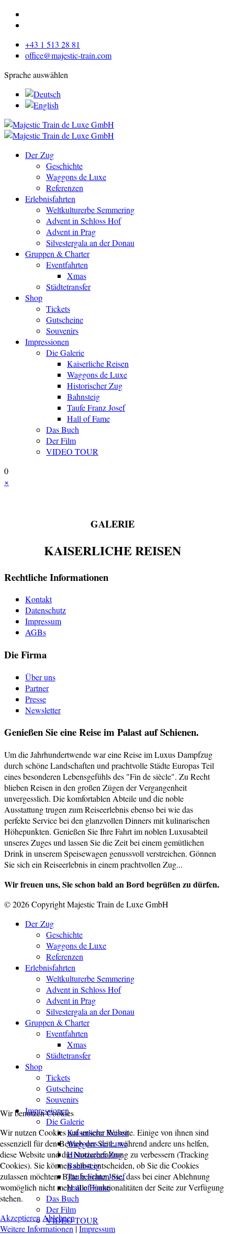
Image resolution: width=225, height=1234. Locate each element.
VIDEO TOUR (72, 451)
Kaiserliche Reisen (98, 363)
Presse (35, 698)
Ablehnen (58, 1217)
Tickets (58, 308)
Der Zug (39, 154)
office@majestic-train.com (68, 55)
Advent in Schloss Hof (83, 220)
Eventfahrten (67, 264)
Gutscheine (64, 319)
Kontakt (38, 598)
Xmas (76, 275)
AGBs (35, 631)
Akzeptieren (20, 1217)
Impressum (43, 620)
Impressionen (47, 341)
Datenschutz (45, 609)
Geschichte (64, 165)
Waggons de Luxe (76, 176)
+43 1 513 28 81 (52, 44)
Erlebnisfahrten (50, 198)
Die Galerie (65, 352)
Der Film (61, 440)
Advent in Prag (71, 231)
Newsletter (43, 709)
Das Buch (62, 429)
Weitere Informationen (36, 1228)
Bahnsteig (83, 396)
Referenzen (64, 187)
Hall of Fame (88, 418)
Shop (33, 297)
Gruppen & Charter (57, 253)
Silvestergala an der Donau (90, 242)
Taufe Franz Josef (96, 407)
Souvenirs (62, 330)
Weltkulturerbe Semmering (90, 209)
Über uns (40, 676)
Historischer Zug (94, 385)
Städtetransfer (68, 286)
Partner (37, 687)
